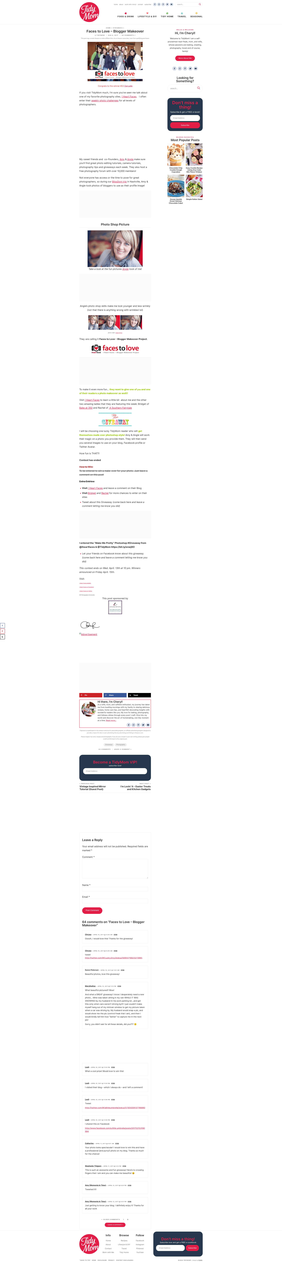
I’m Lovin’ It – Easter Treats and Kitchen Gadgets (136, 786)
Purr (200, 1260)
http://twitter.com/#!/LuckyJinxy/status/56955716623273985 (113, 958)
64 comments (105, 749)
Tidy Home (167, 16)
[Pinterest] (163, 4)
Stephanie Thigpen (93, 1166)
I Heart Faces (129, 96)
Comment (88, 857)
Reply (115, 934)
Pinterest (140, 1248)
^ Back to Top (84, 1260)
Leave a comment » (123, 749)
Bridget (92, 493)
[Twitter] (167, 4)
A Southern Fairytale (120, 407)
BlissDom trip (119, 181)
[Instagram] (159, 4)
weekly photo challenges (104, 100)
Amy (122, 159)
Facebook (140, 1240)
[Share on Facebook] (2, 625)
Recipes (124, 1240)
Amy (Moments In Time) (95, 1185)
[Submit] (199, 4)
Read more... (111, 720)
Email (86, 896)
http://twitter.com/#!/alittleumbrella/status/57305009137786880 (115, 1108)
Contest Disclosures (124, 1260)
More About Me (185, 58)
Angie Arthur (119, 332)
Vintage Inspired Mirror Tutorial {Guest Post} (93, 786)
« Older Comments (110, 1219)
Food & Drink (126, 16)
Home (116, 4)
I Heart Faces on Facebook (86, 587)
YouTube (140, 1252)
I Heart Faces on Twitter (85, 591)
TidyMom (101, 35)
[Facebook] (155, 4)
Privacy (111, 1260)
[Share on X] (2, 636)
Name (86, 885)
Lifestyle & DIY (147, 16)
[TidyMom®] (89, 12)
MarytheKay (90, 986)
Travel (182, 16)
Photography (120, 744)
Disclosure (102, 1260)
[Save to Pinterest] (2, 631)
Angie (130, 159)
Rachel (105, 493)
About (121, 4)
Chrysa (88, 934)
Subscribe (148, 4)
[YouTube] (171, 4)
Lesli (87, 1067)
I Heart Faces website (85, 583)
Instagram (140, 1244)
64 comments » (128, 35)
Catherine (89, 1143)
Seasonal (196, 16)
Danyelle (128, 86)
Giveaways (118, 28)
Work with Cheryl (130, 4)
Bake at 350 (86, 407)
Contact (140, 4)
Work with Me (108, 1252)
